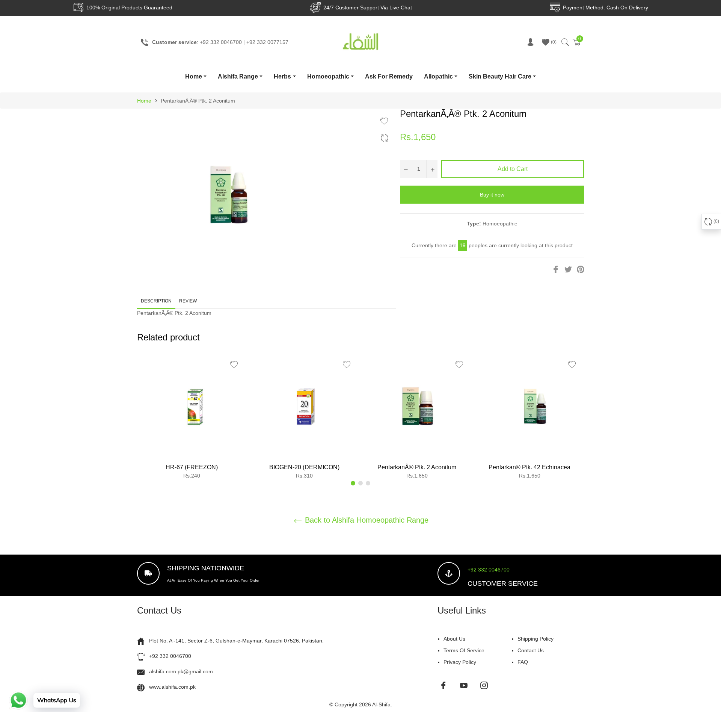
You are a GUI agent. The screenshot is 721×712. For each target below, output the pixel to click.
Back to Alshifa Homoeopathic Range (365, 520)
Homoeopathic (328, 76)
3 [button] (368, 483)
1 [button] (353, 483)
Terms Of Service (463, 650)
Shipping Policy (535, 639)
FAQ (522, 662)
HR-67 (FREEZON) (192, 467)
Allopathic (438, 76)
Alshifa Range (238, 76)
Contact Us (530, 650)
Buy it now (492, 195)
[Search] (564, 42)
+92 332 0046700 (489, 570)
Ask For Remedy (389, 76)
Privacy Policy (459, 662)
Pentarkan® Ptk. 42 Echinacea (529, 467)
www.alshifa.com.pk (172, 687)
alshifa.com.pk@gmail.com (181, 671)
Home (193, 76)
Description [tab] (156, 301)
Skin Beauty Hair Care (500, 76)
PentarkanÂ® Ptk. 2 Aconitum (416, 467)
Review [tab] (188, 301)
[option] (191, 418)
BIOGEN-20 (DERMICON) (304, 467)
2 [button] (360, 483)
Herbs (282, 76)
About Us (454, 639)
